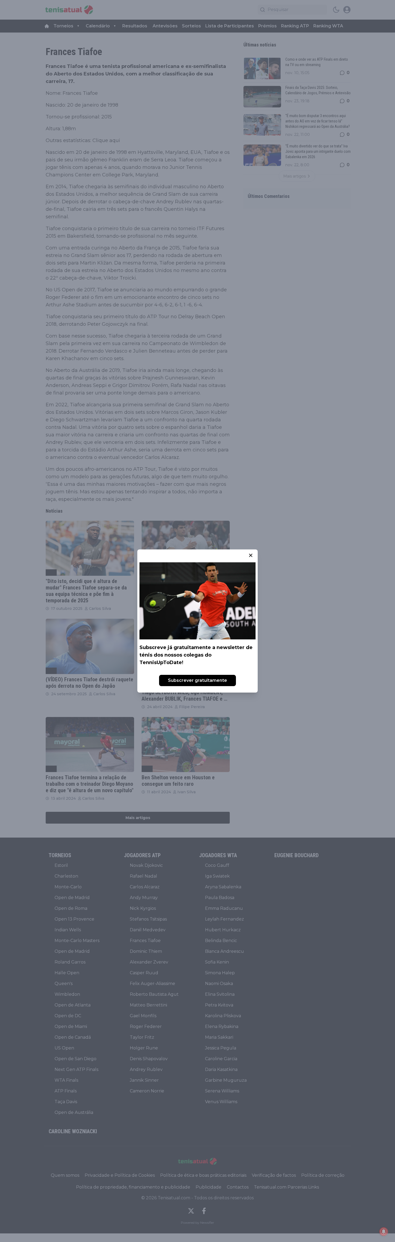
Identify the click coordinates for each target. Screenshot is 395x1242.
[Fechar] (250, 555)
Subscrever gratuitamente (197, 680)
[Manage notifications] (383, 1231)
